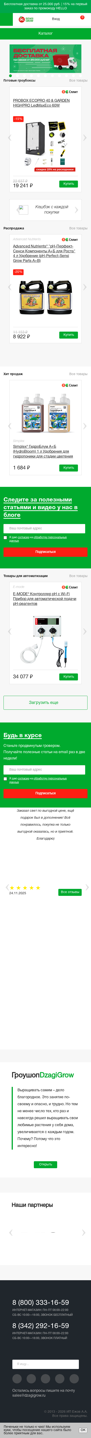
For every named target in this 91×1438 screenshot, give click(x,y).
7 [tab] (52, 75)
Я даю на (38, 539)
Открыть (45, 1164)
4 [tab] (31, 75)
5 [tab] (38, 75)
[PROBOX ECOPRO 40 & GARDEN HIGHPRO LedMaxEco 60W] (45, 145)
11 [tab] (80, 75)
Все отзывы (70, 892)
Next (85, 137)
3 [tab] (24, 75)
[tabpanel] (45, 58)
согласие (23, 537)
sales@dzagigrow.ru (29, 1395)
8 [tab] (59, 75)
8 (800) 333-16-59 (40, 1303)
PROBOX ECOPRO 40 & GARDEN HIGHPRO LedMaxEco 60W (41, 103)
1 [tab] (10, 75)
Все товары (78, 228)
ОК (83, 1430)
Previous (6, 137)
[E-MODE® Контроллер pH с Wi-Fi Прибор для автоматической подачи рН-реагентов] (45, 640)
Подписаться (45, 552)
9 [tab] (66, 75)
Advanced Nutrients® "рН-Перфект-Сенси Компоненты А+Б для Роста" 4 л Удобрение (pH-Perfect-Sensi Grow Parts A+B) (44, 254)
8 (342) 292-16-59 (40, 1326)
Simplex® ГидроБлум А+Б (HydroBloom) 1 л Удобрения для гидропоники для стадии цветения (43, 451)
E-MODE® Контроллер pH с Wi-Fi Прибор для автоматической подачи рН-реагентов (44, 599)
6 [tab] (45, 75)
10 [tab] (73, 75)
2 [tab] (17, 75)
